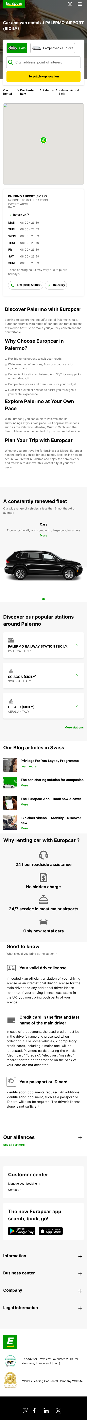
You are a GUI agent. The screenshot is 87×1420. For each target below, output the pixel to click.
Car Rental (7, 91)
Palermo (48, 90)
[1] (43, 599)
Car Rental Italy (27, 91)
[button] (43, 140)
